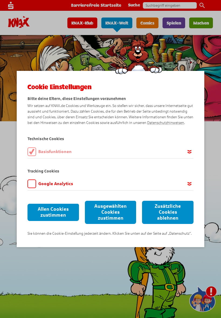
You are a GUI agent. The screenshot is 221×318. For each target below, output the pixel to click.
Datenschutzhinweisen (165, 123)
